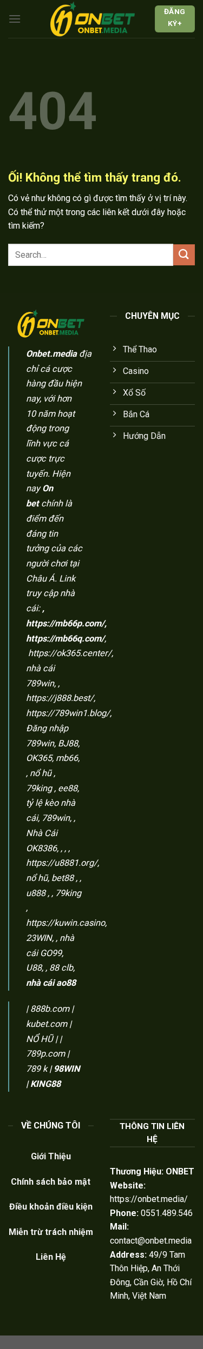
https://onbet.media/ (149, 1199)
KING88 (45, 1084)
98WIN (67, 1069)
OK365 (39, 758)
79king (39, 788)
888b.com (49, 1009)
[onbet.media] (92, 19)
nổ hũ (40, 773)
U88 (34, 968)
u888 (35, 893)
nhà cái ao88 (51, 983)
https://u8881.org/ (61, 863)
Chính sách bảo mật (50, 1182)
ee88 (67, 788)
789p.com (45, 1054)
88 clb (61, 968)
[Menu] (14, 18)
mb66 (67, 758)
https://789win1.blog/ (68, 713)
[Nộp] (184, 254)
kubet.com (46, 1024)
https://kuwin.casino (65, 923)
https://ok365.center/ (70, 653)
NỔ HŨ (39, 1039)
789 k (36, 1069)
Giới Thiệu (51, 1156)
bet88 (62, 878)
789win (56, 818)
